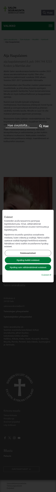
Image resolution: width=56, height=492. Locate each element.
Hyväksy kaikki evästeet (28, 260)
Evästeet (47, 274)
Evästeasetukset (28, 253)
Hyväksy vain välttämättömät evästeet (28, 267)
